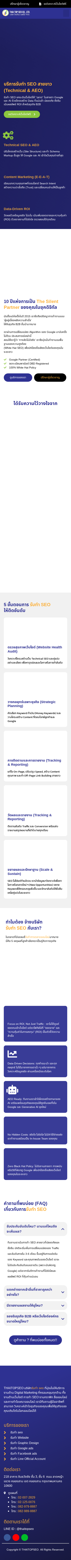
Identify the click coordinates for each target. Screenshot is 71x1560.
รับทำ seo (37, 1388)
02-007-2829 (26, 1497)
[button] (66, 13)
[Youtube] (15, 1537)
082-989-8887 (27, 1511)
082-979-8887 (27, 1506)
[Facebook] (7, 1537)
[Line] (24, 1537)
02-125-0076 (26, 1502)
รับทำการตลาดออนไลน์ (37, 937)
